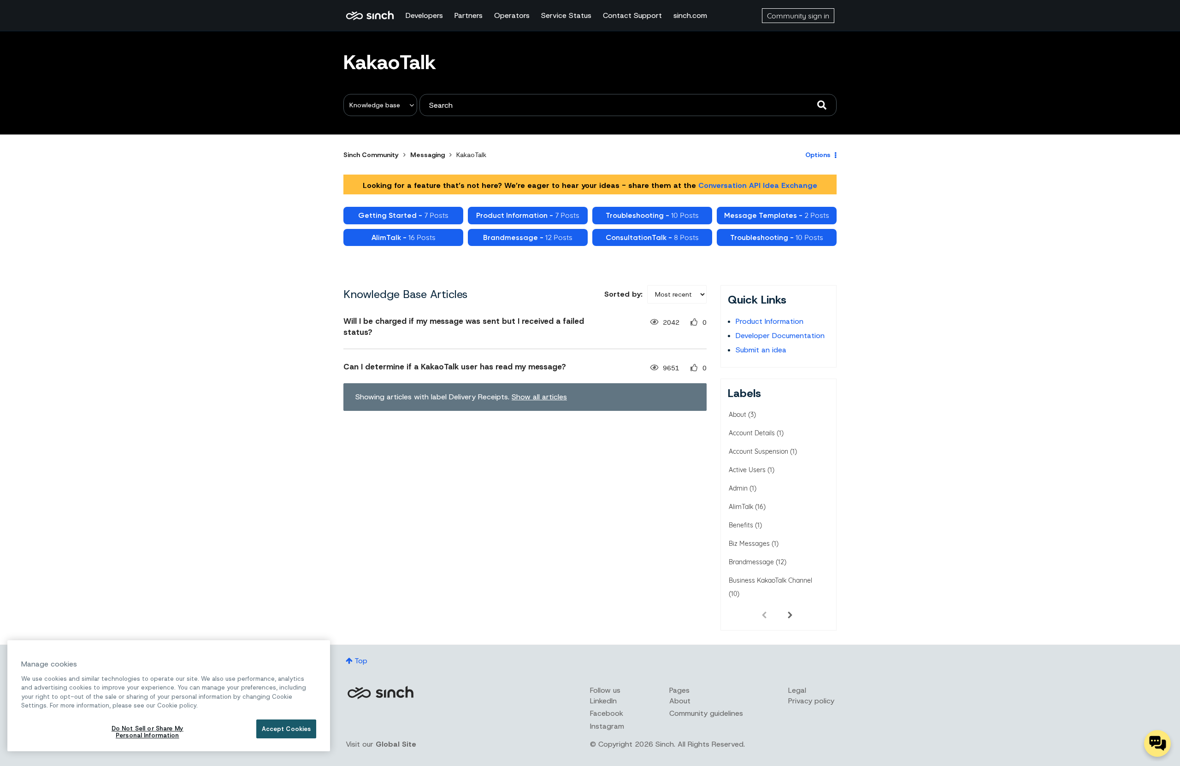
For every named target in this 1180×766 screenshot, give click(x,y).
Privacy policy (811, 701)
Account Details (752, 433)
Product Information (769, 321)
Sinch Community (370, 15)
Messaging (427, 155)
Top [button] (360, 661)
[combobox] (628, 105)
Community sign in (798, 15)
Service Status (566, 15)
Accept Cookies (286, 729)
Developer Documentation (780, 335)
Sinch (380, 692)
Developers (424, 15)
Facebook (606, 713)
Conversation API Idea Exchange (757, 185)
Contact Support (632, 15)
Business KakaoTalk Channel (770, 580)
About (737, 414)
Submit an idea (761, 350)
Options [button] (818, 155)
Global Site (396, 744)
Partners (468, 15)
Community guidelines (706, 713)
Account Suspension (758, 451)
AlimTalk (741, 507)
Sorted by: (623, 294)
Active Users (747, 470)
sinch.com (690, 15)
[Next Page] (790, 614)
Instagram (607, 726)
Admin (738, 488)
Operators (512, 15)
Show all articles (539, 397)
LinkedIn (603, 701)
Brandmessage (751, 562)
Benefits (741, 525)
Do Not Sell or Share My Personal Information (147, 732)
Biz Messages (749, 543)
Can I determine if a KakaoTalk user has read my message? (454, 367)
